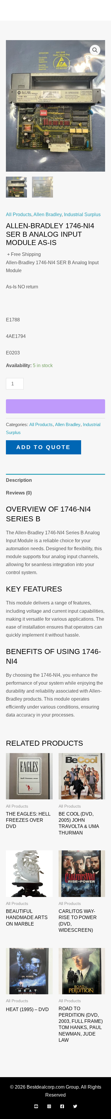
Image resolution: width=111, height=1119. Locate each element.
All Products (18, 214)
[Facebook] (62, 1106)
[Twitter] (75, 1106)
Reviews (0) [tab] (19, 492)
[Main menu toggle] (98, 10)
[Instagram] (49, 1106)
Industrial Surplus (82, 214)
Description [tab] (19, 480)
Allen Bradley (47, 214)
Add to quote (43, 447)
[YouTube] (36, 1106)
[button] (95, 50)
